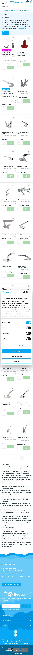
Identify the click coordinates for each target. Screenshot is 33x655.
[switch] (28, 328)
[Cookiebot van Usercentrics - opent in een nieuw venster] (23, 292)
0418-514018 (12, 568)
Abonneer (26, 606)
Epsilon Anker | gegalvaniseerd (6, 369)
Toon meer (21, 28)
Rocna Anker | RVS (22, 403)
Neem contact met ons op (11, 584)
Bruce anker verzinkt (8, 233)
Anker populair (22, 91)
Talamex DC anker (22, 166)
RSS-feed (28, 640)
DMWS (22, 640)
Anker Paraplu (6, 52)
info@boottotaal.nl (15, 571)
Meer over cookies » (17, 653)
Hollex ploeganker (7, 166)
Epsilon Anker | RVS (23, 368)
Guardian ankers (7, 437)
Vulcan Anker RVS (7, 266)
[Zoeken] (30, 6)
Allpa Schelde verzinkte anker (22, 267)
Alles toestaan (16, 351)
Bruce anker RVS (22, 233)
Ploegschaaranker (7, 199)
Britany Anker (6, 91)
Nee (24, 650)
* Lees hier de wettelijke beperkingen (11, 609)
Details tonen (23, 346)
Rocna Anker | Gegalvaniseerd (6, 403)
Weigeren (16, 361)
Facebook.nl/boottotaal (18, 573)
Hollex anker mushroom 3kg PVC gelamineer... (23, 54)
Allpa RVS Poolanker (23, 199)
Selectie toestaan (16, 356)
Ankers (5, 14)
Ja (16, 650)
